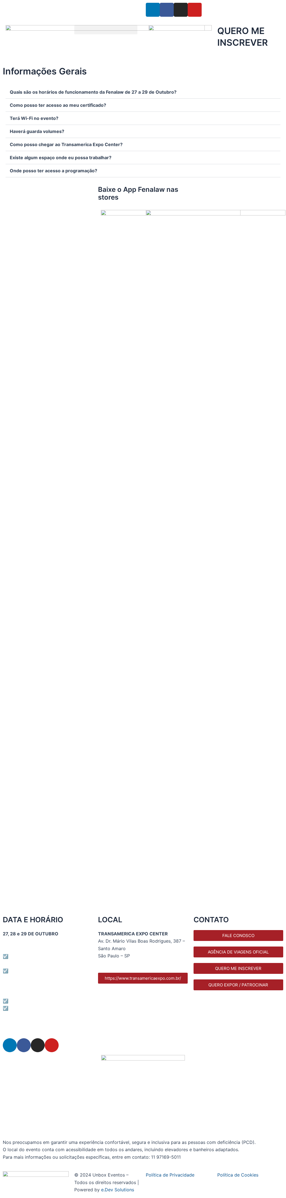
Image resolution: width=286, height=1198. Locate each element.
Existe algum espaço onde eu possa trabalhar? (60, 157)
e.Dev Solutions (117, 1189)
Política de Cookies (237, 1175)
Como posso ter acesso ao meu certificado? (58, 105)
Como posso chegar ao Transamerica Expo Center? (66, 144)
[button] (105, 29)
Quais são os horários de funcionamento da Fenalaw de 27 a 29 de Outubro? (93, 92)
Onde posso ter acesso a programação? (53, 170)
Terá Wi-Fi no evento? (34, 118)
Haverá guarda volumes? (37, 131)
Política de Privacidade (170, 1175)
